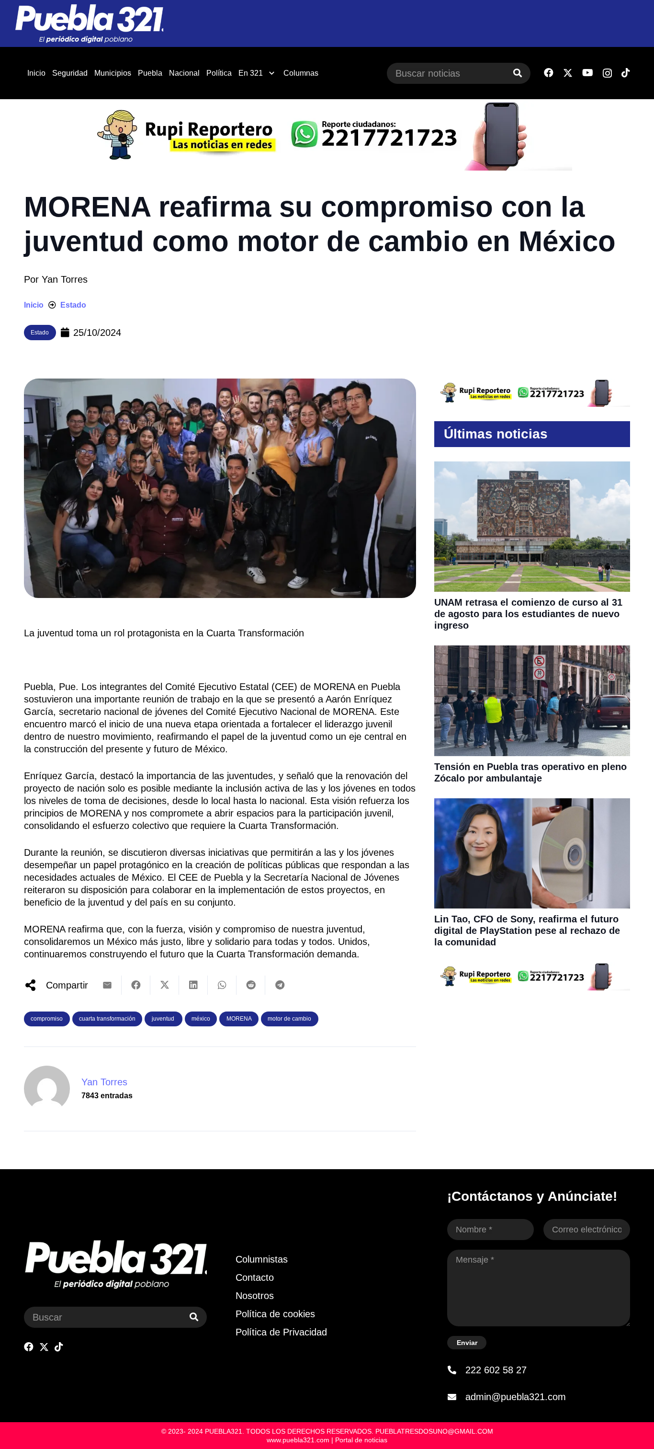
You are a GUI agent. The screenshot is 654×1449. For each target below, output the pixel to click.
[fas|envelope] (456, 1397)
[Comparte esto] (136, 985)
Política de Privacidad (281, 1332)
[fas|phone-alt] (456, 1370)
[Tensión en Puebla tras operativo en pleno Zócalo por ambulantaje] (532, 651)
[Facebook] (548, 73)
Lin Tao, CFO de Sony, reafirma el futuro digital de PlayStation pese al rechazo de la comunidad (527, 930)
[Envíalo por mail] (107, 985)
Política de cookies (275, 1314)
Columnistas (262, 1259)
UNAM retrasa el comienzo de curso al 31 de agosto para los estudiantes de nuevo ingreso (528, 614)
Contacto (255, 1277)
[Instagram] (607, 73)
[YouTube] (587, 73)
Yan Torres (65, 279)
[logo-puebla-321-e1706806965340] (88, 23)
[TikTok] (625, 73)
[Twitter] (568, 73)
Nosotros (255, 1295)
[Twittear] (164, 985)
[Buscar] (517, 73)
